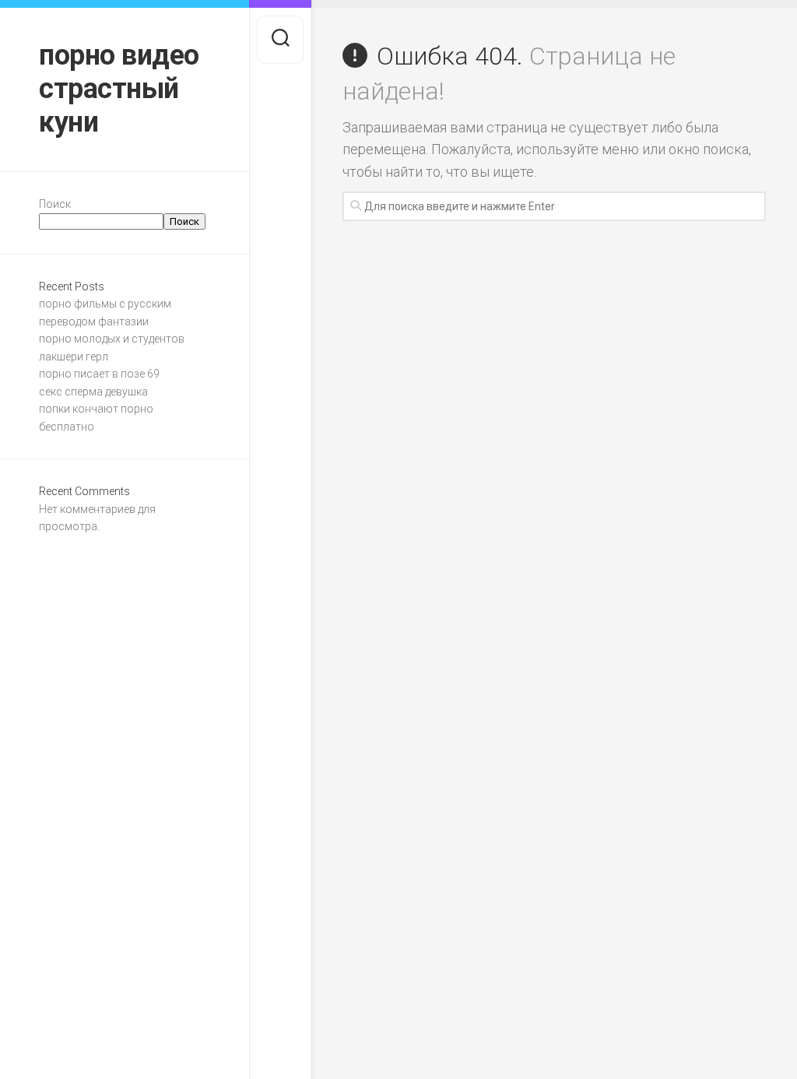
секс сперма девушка (93, 391)
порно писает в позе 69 (99, 373)
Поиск (55, 204)
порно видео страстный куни (119, 89)
